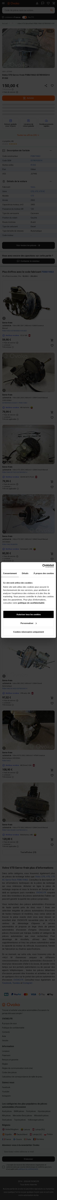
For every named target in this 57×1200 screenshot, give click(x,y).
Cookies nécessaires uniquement (28, 632)
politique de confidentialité (31, 603)
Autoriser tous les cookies (28, 614)
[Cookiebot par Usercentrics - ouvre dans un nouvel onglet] (42, 566)
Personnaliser (27, 623)
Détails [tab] (25, 573)
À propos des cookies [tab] (44, 573)
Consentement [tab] (10, 573)
